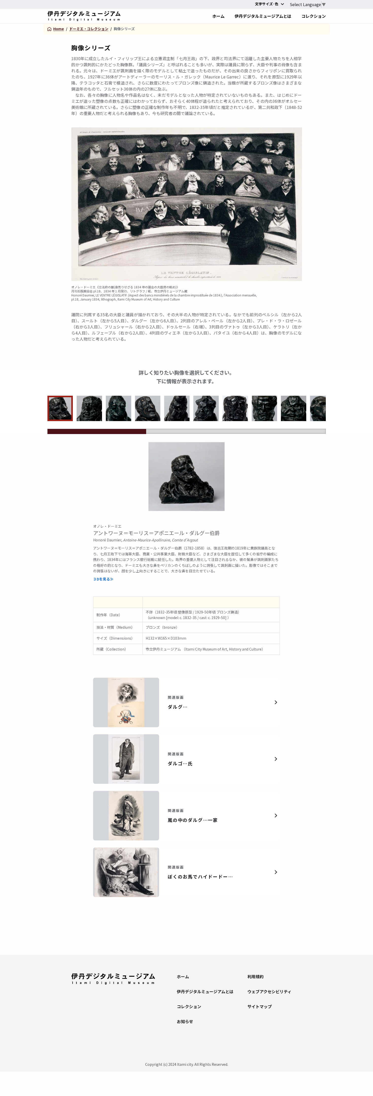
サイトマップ (259, 1006)
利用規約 (255, 976)
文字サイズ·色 (266, 3)
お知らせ (185, 1021)
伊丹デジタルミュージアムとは (204, 991)
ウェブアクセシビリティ (269, 991)
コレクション (189, 1006)
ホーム (183, 976)
